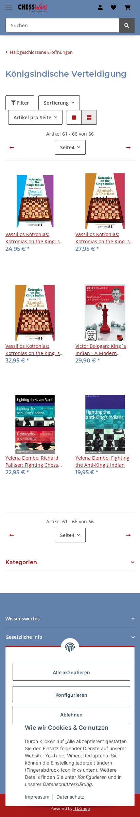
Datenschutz (70, 797)
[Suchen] (127, 25)
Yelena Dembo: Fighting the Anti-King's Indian (102, 461)
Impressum (37, 797)
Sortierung (56, 102)
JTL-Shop (81, 808)
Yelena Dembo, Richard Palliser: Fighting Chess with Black (31, 461)
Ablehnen (71, 715)
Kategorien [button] (21, 562)
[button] (100, 7)
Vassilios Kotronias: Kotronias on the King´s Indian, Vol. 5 (102, 238)
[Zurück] (11, 147)
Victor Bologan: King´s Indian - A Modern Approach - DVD (100, 350)
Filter (22, 102)
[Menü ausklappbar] (8, 4)
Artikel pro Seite (32, 117)
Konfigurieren (71, 695)
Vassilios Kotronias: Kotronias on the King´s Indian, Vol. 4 (32, 238)
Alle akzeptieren (71, 672)
